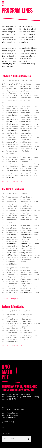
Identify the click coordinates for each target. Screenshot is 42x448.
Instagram (6, 433)
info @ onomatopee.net (14, 409)
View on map (9, 422)
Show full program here (12, 181)
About (4, 428)
